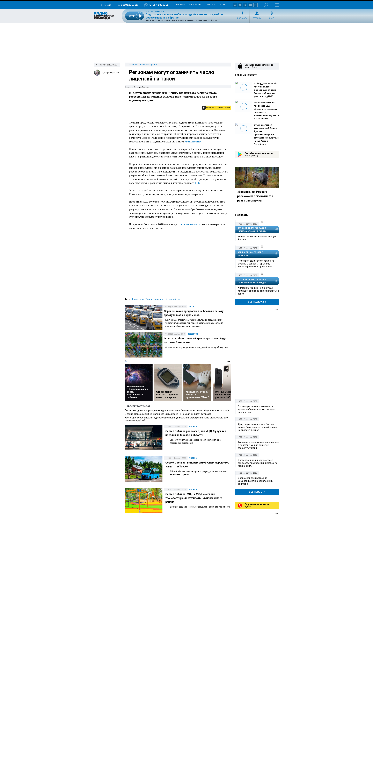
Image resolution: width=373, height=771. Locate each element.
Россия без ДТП (157, 11)
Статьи (142, 64)
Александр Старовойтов (166, 298)
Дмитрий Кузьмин (110, 72)
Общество (152, 64)
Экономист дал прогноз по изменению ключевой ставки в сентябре (255, 481)
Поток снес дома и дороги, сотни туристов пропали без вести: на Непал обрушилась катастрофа (177, 410)
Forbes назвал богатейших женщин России (257, 238)
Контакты (180, 5)
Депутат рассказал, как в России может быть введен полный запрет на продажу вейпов (257, 427)
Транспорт (138, 298)
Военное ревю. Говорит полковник (250, 253)
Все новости (257, 491)
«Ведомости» (193, 141)
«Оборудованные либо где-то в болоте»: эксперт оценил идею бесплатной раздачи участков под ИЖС (265, 90)
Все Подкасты (257, 301)
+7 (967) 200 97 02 (158, 4)
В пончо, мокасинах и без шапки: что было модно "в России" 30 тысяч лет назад (168, 414)
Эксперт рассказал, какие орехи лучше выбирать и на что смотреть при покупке (257, 409)
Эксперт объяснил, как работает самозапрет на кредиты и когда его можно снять (257, 463)
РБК (197, 183)
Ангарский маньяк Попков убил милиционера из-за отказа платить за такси (258, 291)
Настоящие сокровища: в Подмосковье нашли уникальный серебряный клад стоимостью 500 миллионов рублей (176, 419)
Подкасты (242, 18)
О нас (222, 5)
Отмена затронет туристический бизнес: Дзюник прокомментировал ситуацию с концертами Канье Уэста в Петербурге (266, 134)
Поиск (266, 5)
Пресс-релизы (195, 5)
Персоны (257, 18)
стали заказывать (189, 224)
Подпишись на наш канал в (218, 107)
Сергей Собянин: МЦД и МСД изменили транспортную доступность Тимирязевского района (193, 498)
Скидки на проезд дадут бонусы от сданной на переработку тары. (197, 347)
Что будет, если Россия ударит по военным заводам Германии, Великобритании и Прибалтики (256, 263)
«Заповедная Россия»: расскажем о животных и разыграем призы (255, 196)
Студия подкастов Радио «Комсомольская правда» (252, 229)
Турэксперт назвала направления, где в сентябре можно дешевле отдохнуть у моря (258, 445)
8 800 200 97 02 (129, 4)
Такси (148, 298)
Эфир (271, 18)
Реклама (211, 5)
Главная (133, 64)
